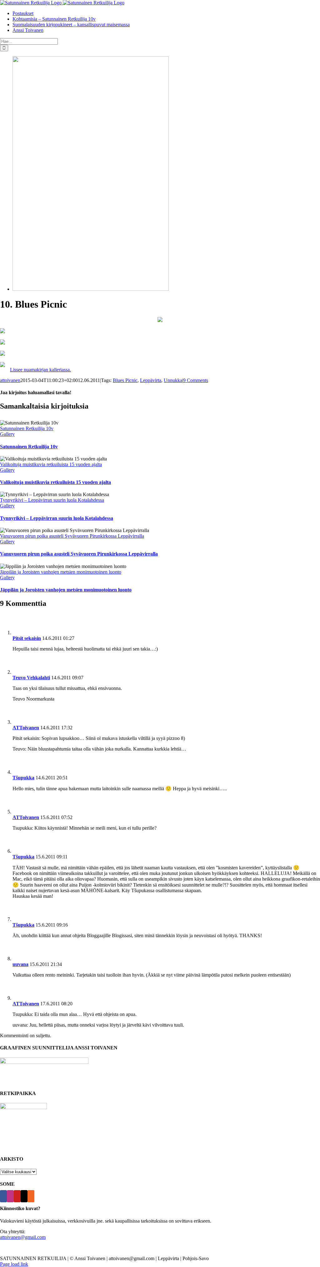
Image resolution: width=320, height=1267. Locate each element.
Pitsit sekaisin (26, 638)
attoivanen (10, 380)
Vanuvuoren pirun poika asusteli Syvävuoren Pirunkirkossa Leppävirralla (72, 536)
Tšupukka (23, 777)
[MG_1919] (90, 289)
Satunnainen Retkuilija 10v (26, 428)
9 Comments (195, 380)
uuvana (20, 964)
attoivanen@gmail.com (23, 1237)
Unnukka (173, 380)
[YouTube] (17, 1196)
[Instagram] (10, 1196)
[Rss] (31, 1196)
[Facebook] (3, 1196)
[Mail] (24, 1196)
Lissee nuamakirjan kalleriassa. (40, 369)
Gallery (7, 434)
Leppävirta (150, 380)
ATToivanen (25, 727)
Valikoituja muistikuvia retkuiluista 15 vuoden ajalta (51, 464)
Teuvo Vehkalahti (31, 677)
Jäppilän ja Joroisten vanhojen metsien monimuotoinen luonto (60, 572)
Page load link (14, 1264)
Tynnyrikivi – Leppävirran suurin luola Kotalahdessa (52, 500)
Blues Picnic (125, 380)
